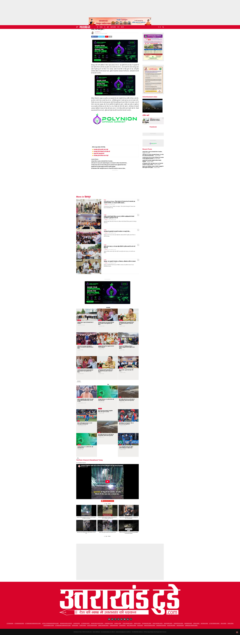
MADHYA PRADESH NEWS (149, 625)
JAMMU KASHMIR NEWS (103, 625)
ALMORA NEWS (76, 623)
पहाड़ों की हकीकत (113, 27)
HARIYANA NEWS (180, 625)
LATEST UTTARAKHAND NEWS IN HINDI (50, 623)
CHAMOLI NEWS (117, 623)
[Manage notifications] (237, 632)
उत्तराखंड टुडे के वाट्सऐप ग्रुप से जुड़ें (101, 149)
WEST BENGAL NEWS (131, 625)
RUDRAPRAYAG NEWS (178, 623)
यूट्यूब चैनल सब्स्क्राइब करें (99, 153)
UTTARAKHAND (10, 623)
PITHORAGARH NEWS (146, 623)
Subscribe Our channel (108, 500)
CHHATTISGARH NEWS (92, 625)
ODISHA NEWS (75, 625)
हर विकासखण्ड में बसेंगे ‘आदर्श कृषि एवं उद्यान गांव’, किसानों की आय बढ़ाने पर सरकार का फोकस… (108, 168)
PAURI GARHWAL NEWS (157, 623)
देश (104, 27)
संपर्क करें (122, 27)
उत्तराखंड (101, 27)
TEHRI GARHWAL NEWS (127, 623)
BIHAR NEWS (140, 625)
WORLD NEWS (196, 623)
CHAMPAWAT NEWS (109, 623)
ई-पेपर (118, 27)
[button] (109, 503)
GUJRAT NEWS (83, 625)
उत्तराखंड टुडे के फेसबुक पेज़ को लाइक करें (102, 151)
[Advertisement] (120, 8)
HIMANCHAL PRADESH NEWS (191, 625)
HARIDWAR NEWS (188, 623)
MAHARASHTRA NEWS (161, 625)
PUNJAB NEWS (122, 625)
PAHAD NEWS (230, 623)
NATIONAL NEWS (204, 623)
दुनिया (108, 27)
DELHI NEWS (223, 623)
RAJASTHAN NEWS (171, 625)
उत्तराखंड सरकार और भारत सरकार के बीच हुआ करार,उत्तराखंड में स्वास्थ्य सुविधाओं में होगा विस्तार (108, 164)
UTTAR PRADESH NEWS (214, 623)
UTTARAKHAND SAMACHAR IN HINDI (33, 623)
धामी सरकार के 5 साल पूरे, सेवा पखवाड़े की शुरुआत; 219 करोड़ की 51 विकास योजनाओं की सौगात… (109, 162)
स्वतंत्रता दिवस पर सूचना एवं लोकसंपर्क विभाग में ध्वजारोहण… (102, 161)
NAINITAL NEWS (137, 623)
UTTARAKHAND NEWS (19, 623)
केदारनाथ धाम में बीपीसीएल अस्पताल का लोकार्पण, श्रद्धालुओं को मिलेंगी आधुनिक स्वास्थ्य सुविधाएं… (152, 167)
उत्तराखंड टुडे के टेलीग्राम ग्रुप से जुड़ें (101, 155)
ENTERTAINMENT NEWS (49, 625)
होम (97, 27)
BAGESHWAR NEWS (168, 623)
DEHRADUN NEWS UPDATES (66, 623)
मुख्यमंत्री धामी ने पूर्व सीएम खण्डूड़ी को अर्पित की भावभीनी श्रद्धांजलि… (103, 166)
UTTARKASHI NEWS (85, 623)
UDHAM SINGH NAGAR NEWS (97, 623)
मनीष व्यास (98, 31)
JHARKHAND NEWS (114, 625)
